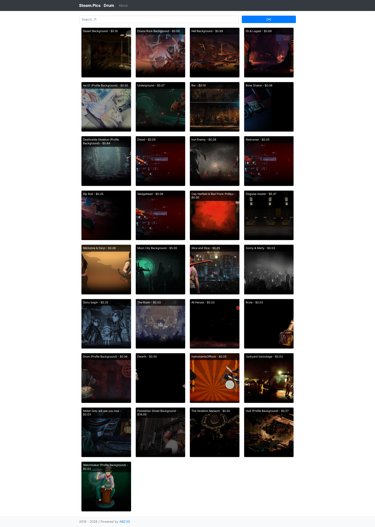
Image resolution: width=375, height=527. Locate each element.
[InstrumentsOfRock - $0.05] (214, 378)
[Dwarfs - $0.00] (160, 378)
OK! (268, 19)
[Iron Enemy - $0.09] (214, 161)
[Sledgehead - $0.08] (160, 215)
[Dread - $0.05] (160, 161)
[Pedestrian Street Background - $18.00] (160, 432)
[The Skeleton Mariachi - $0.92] (214, 432)
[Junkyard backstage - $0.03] (269, 378)
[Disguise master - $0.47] (269, 215)
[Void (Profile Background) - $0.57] (269, 432)
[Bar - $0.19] (214, 106)
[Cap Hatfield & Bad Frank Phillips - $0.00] (214, 215)
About (123, 5)
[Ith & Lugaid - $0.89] (269, 52)
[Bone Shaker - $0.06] (269, 106)
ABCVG (124, 521)
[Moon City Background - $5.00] (160, 269)
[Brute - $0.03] (269, 323)
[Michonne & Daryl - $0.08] (106, 269)
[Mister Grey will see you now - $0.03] (106, 432)
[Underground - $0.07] (160, 106)
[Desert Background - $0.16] (106, 52)
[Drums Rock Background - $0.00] (160, 52)
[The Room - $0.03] (160, 323)
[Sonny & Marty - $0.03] (269, 269)
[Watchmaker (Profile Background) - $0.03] (106, 486)
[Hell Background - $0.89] (214, 52)
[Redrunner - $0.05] (269, 161)
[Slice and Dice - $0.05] (214, 269)
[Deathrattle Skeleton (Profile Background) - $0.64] (106, 161)
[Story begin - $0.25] (106, 323)
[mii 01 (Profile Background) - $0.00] (106, 106)
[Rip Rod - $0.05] (106, 215)
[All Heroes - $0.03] (214, 323)
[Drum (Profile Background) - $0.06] (106, 378)
